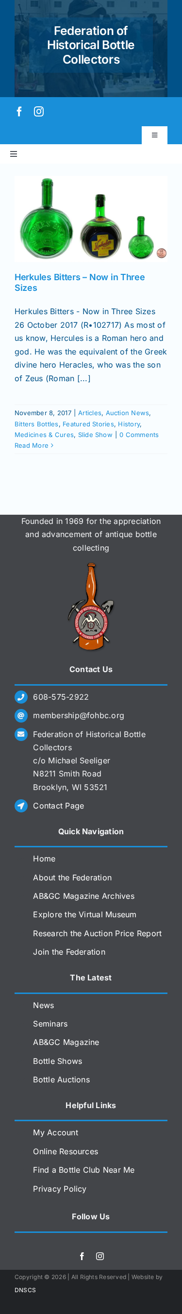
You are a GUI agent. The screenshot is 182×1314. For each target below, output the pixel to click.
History (129, 424)
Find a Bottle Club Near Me (83, 1170)
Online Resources (65, 1151)
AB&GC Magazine (66, 1042)
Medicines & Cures (44, 434)
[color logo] (91, 566)
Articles (89, 413)
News (43, 1005)
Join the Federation (69, 952)
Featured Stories (88, 424)
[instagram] (39, 112)
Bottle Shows (57, 1061)
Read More (32, 445)
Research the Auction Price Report (97, 933)
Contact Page (58, 805)
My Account (55, 1132)
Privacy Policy (59, 1189)
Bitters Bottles (37, 424)
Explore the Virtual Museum (84, 914)
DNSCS (25, 1290)
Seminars (50, 1023)
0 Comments (139, 434)
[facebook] (19, 112)
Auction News (127, 413)
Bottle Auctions (61, 1079)
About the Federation (72, 877)
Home (44, 858)
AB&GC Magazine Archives (83, 896)
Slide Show (95, 434)
